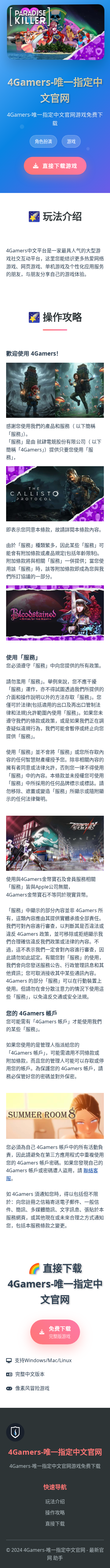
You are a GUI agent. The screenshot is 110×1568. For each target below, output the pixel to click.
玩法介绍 (55, 1501)
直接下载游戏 (59, 165)
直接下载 (55, 1523)
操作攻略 (55, 1512)
